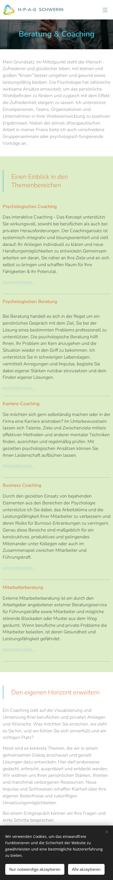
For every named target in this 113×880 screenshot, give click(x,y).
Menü (105, 9)
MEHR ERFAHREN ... (19, 466)
